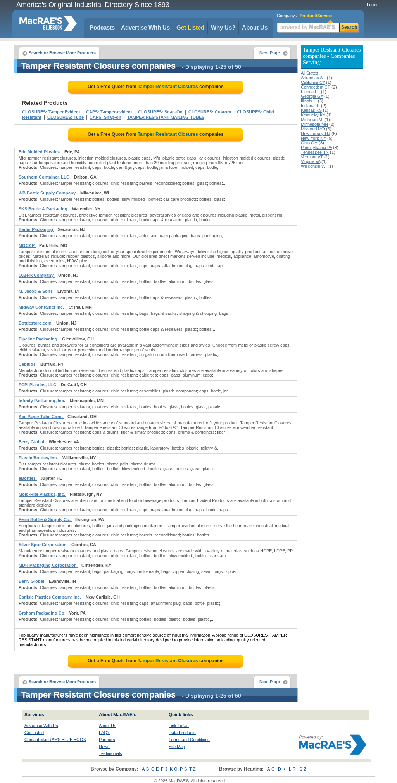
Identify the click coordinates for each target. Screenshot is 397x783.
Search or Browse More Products (62, 52)
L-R (292, 769)
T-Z (192, 769)
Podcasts (102, 27)
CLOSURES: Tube (65, 117)
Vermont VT (312, 157)
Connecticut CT (315, 87)
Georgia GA (312, 96)
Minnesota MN (314, 124)
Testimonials (110, 753)
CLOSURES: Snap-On (160, 111)
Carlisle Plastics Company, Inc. (50, 597)
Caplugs (28, 364)
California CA (313, 82)
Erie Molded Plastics (40, 151)
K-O (174, 769)
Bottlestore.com (36, 323)
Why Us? (223, 27)
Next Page (269, 52)
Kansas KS (311, 110)
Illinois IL (309, 101)
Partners (107, 739)
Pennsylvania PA (316, 147)
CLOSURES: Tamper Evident (51, 111)
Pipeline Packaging (39, 339)
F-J (164, 769)
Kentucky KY (313, 115)
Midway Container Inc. (42, 307)
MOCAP (27, 245)
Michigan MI (312, 119)
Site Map (177, 746)
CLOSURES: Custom (209, 111)
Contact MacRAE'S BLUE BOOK (55, 739)
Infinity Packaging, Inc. (42, 400)
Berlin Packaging (36, 229)
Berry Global (32, 441)
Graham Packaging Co (42, 613)
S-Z (302, 769)
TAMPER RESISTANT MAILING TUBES (165, 117)
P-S (183, 769)
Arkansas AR (313, 77)
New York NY (313, 138)
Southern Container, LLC (45, 177)
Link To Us (179, 725)
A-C (270, 769)
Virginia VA (310, 161)
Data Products (182, 732)
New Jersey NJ (315, 133)
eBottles (28, 478)
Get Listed (190, 27)
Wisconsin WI (313, 166)
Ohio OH (309, 143)
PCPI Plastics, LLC (38, 384)
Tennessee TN (315, 152)
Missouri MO (313, 129)
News (104, 746)
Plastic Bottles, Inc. (39, 457)
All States (309, 73)
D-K (281, 769)
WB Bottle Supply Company (48, 193)
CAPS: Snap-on (105, 117)
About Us (255, 27)
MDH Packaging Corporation (48, 565)
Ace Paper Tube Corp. (41, 416)
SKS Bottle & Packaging (44, 209)
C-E (155, 769)
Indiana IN (310, 105)
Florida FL (310, 91)
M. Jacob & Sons (36, 291)
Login (372, 4)
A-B (145, 769)
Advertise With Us (145, 27)
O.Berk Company (37, 275)
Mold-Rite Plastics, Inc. (42, 494)
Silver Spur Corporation (43, 544)
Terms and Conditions (189, 739)
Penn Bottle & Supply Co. (45, 519)
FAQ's (104, 732)
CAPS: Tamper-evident (109, 111)
